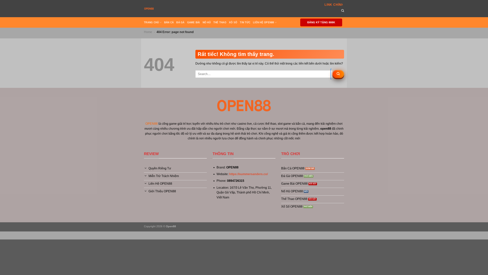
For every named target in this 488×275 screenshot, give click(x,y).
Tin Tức (245, 22)
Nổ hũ (207, 22)
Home (148, 32)
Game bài (193, 22)
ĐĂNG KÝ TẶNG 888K (321, 22)
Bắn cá (169, 22)
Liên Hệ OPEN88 (263, 22)
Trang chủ (151, 22)
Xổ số (233, 22)
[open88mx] (149, 8)
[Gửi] (338, 74)
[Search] (342, 10)
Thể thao (219, 22)
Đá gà (180, 22)
